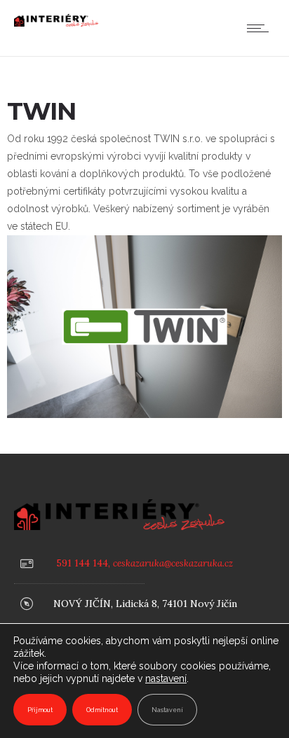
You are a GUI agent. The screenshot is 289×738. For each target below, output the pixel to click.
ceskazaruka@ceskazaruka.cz (173, 563)
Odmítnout (102, 709)
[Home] (56, 23)
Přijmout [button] (40, 709)
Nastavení (167, 709)
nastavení (166, 678)
